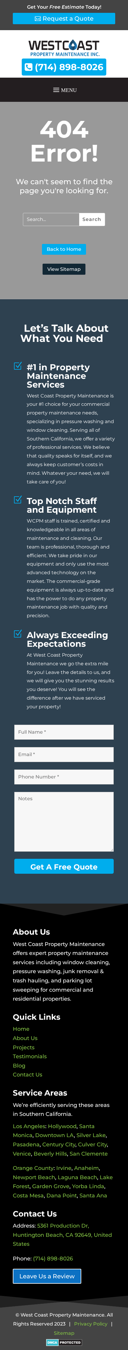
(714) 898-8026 (67, 67)
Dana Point (61, 1195)
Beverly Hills (50, 1154)
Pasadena (26, 1144)
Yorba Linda (88, 1186)
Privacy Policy (90, 1324)
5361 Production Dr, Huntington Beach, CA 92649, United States (62, 1234)
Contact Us (27, 1074)
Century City (58, 1144)
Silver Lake (91, 1135)
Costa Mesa (28, 1195)
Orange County (33, 1168)
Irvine (63, 1168)
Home (21, 1029)
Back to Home (64, 249)
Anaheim (86, 1168)
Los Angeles (29, 1126)
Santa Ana (93, 1195)
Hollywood (62, 1126)
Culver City (92, 1144)
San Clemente (89, 1154)
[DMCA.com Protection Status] (64, 1342)
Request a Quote (68, 18)
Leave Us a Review (47, 1276)
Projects (24, 1047)
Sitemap (64, 1333)
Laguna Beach (77, 1177)
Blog (19, 1065)
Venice (22, 1154)
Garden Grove (50, 1186)
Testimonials (30, 1056)
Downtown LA (54, 1135)
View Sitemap (64, 269)
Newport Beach (34, 1177)
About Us (25, 1038)
